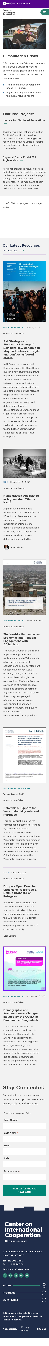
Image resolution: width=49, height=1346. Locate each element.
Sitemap (41, 1329)
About (7, 1285)
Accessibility (10, 1329)
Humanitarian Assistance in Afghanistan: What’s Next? (21, 499)
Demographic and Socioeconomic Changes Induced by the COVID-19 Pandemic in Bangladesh (20, 1015)
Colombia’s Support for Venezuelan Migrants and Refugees (21, 811)
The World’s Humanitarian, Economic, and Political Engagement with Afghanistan (21, 639)
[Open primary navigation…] (43, 12)
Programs (9, 1292)
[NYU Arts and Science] (23, 3)
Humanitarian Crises (13, 333)
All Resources (10, 250)
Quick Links (10, 1299)
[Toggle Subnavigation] (44, 1285)
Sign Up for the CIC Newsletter (24, 1190)
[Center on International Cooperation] (12, 12)
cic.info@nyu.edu (19, 1269)
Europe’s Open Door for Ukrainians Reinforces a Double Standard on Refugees (20, 891)
